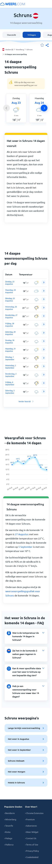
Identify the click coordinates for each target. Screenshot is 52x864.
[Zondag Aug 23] (43, 284)
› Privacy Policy (32, 850)
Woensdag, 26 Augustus (11, 307)
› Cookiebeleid (31, 857)
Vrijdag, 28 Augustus (9, 324)
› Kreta (7, 832)
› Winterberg (10, 819)
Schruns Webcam (16, 760)
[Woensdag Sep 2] (43, 367)
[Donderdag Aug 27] (43, 317)
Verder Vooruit (25, 401)
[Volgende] (44, 108)
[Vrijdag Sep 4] (43, 384)
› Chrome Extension (34, 813)
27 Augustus (22, 534)
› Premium (30, 819)
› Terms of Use (31, 844)
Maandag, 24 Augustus (10, 291)
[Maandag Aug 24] (43, 292)
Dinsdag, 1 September (9, 358)
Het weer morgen (16, 771)
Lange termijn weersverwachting (24, 728)
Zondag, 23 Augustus (9, 282)
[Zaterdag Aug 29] (43, 334)
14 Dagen (31, 35)
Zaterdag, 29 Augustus (10, 333)
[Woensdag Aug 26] (43, 309)
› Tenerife (8, 825)
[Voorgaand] (6, 108)
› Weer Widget (31, 832)
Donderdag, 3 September (10, 375)
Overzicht (11, 35)
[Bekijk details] (43, 282)
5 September (25, 546)
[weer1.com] (12, 4)
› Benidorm (9, 813)
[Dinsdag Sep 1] (43, 359)
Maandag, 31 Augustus (10, 349)
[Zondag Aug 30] (43, 342)
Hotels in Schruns (16, 782)
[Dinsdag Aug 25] (43, 300)
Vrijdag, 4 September (9, 383)
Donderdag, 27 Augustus (11, 316)
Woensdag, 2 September (10, 366)
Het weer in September (19, 749)
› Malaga (8, 838)
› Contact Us (30, 838)
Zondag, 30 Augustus (9, 341)
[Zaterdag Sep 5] (43, 393)
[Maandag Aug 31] (43, 351)
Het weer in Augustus (18, 739)
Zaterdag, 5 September (10, 391)
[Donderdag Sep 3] (43, 376)
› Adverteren (31, 825)
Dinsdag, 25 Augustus (10, 299)
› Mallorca (8, 844)
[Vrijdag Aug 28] (43, 325)
